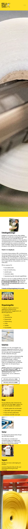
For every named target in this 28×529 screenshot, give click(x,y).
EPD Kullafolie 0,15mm (10, 379)
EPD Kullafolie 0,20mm (10, 382)
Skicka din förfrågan (10, 282)
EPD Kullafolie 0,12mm (10, 369)
